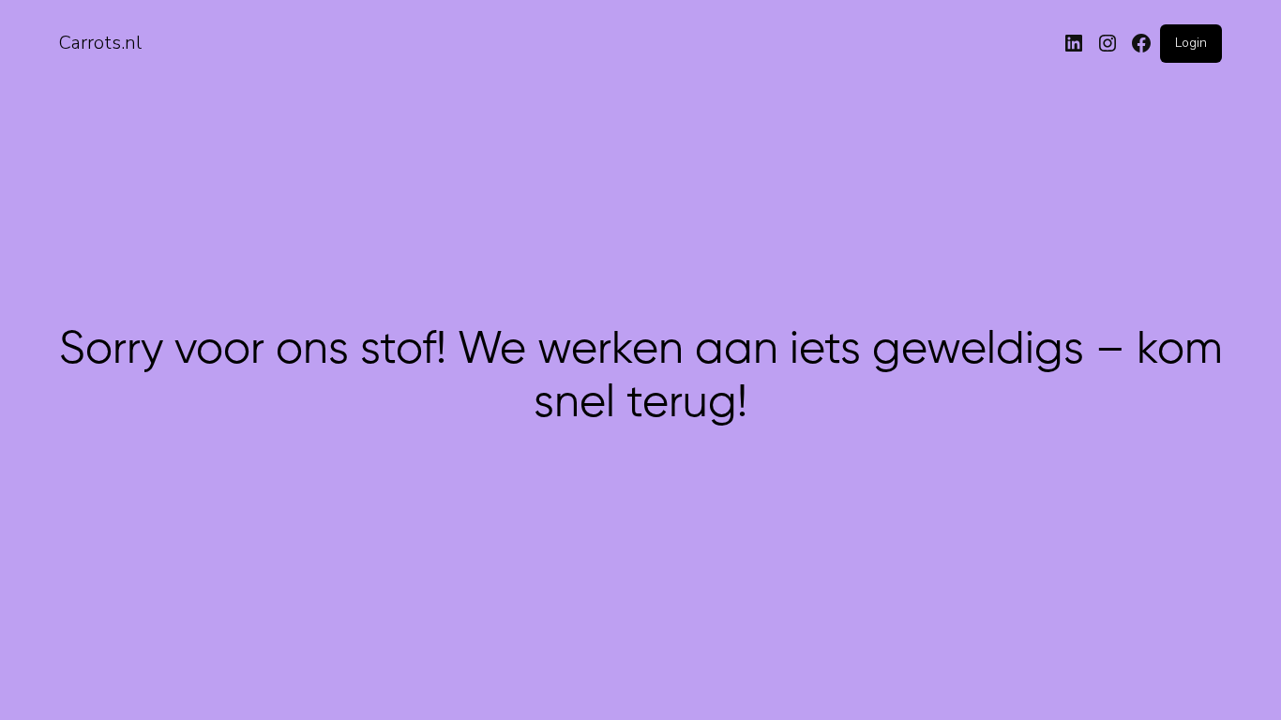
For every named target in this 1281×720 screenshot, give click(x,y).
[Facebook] (1141, 43)
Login (1191, 43)
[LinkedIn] (1073, 43)
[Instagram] (1107, 43)
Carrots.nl (100, 42)
